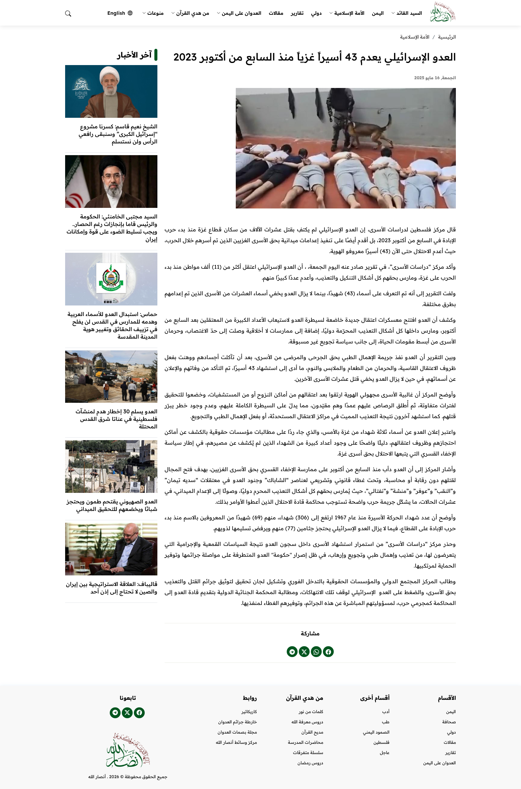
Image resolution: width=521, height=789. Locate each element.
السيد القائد (409, 13)
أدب (386, 711)
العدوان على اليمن (241, 13)
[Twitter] (304, 651)
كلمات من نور (311, 711)
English (116, 13)
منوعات (155, 13)
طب (386, 722)
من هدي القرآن (192, 13)
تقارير (297, 13)
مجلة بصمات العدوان (237, 732)
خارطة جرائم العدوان (237, 722)
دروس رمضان (310, 763)
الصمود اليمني (376, 732)
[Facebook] (328, 651)
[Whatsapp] (316, 651)
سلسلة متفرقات (308, 752)
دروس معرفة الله (307, 722)
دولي (316, 13)
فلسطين (382, 742)
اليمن (378, 13)
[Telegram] (115, 712)
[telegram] (292, 651)
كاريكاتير (249, 711)
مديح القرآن (312, 732)
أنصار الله (97, 776)
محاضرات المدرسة (305, 742)
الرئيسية (447, 37)
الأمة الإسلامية (349, 13)
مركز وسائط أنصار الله (236, 742)
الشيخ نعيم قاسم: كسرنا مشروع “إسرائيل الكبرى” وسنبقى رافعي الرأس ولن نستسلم (118, 134)
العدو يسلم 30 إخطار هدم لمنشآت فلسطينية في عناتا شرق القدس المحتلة (116, 419)
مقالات (276, 13)
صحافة (449, 722)
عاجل (385, 752)
